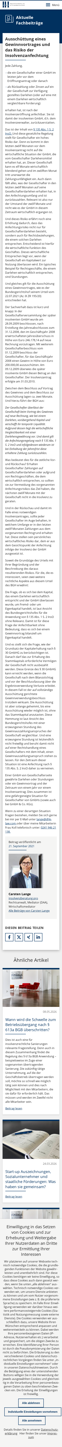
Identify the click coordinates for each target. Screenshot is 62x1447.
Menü (55, 5)
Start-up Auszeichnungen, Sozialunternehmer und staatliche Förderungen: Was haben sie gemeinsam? (30, 1179)
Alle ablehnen (31, 1403)
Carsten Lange (20, 894)
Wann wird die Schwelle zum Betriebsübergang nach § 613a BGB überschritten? (30, 1024)
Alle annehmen (32, 1420)
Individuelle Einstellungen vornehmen (33, 1411)
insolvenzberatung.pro (23, 898)
